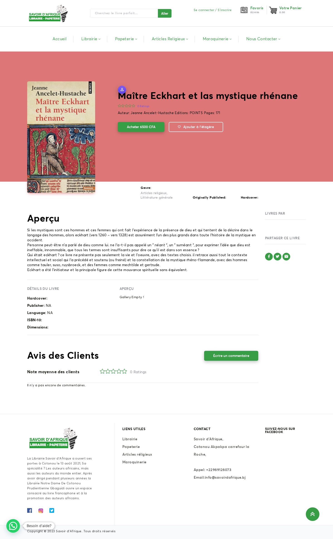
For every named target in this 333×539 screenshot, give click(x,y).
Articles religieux (154, 193)
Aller (164, 13)
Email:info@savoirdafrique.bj (220, 477)
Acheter (141, 127)
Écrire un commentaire (231, 356)
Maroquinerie (134, 462)
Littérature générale (157, 197)
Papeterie (131, 446)
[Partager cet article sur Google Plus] (286, 256)
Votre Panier (290, 8)
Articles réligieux (137, 454)
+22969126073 (218, 469)
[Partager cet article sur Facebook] (269, 256)
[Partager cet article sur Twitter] (277, 256)
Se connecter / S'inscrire (213, 10)
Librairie (129, 439)
